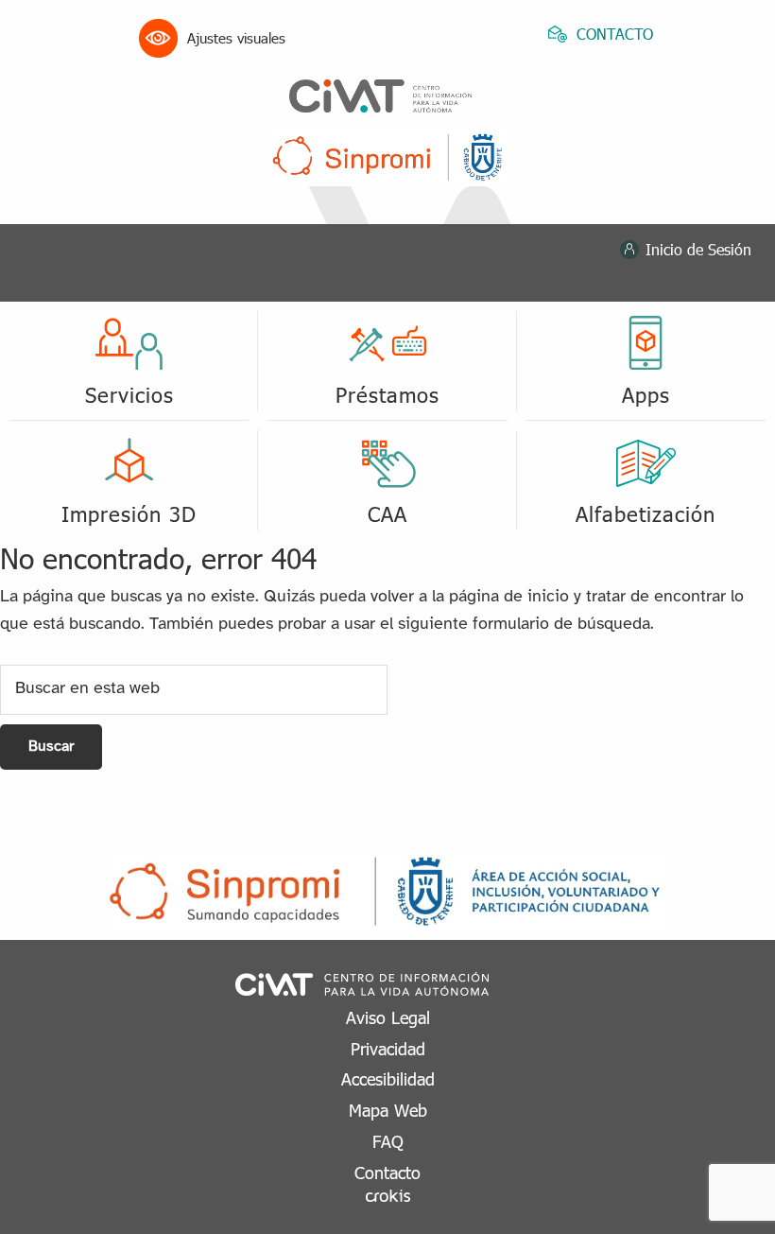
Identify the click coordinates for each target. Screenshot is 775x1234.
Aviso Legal (388, 1017)
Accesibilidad (388, 1078)
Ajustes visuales (236, 37)
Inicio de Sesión (698, 249)
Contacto (387, 1172)
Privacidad (388, 1048)
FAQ (388, 1141)
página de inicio (509, 597)
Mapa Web (388, 1110)
